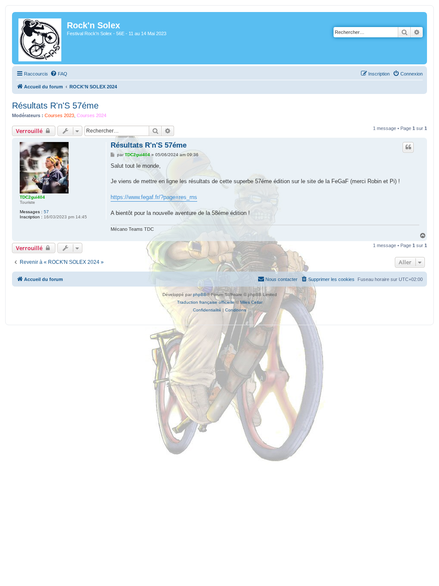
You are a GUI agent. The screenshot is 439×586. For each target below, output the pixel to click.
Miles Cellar (251, 302)
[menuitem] (58, 74)
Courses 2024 (91, 115)
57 (46, 211)
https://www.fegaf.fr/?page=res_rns (154, 197)
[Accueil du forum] (40, 38)
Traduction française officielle (206, 302)
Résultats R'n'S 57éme (55, 105)
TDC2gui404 (32, 197)
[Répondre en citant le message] (408, 147)
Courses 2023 (59, 115)
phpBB (200, 294)
